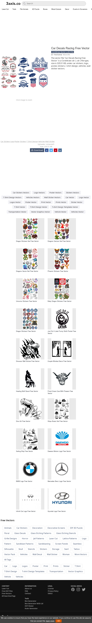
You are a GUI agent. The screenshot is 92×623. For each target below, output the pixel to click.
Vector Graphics (75, 571)
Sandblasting (44, 543)
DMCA (50, 593)
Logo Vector (84, 197)
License (51, 588)
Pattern (7, 543)
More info (66, 55)
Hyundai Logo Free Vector (57, 511)
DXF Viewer (29, 606)
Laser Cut (5, 9)
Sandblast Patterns (24, 543)
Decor (67, 9)
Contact (28, 593)
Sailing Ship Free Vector (24, 451)
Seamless (77, 543)
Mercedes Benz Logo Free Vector (59, 481)
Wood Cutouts (56, 9)
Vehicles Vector (77, 212)
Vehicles (41, 141)
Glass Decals (20, 533)
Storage (55, 549)
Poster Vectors (55, 192)
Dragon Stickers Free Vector (26, 331)
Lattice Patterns (70, 538)
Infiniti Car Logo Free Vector (25, 511)
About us (28, 588)
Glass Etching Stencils (66, 533)
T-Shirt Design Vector (38, 207)
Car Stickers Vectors (21, 192)
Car (5, 566)
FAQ (26, 591)
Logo (12, 141)
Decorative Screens (56, 528)
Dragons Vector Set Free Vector (27, 271)
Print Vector (46, 202)
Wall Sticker (50, 141)
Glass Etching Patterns (41, 533)
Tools (14, 9)
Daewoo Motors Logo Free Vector (59, 451)
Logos (25, 566)
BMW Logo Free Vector (24, 481)
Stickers (23, 141)
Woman (66, 554)
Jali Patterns (38, 538)
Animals (8, 528)
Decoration (37, 528)
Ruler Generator (31, 608)
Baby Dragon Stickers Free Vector (59, 301)
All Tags (7, 559)
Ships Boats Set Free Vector (58, 421)
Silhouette (9, 549)
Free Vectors (7, 593)
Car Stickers (5, 141)
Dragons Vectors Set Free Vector (59, 241)
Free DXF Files (7, 591)
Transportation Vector (17, 212)
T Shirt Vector (19, 207)
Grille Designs (10, 538)
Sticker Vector (76, 202)
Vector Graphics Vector (40, 212)
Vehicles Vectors (32, 197)
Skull (21, 549)
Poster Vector (30, 202)
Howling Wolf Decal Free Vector (27, 391)
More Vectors (81, 554)
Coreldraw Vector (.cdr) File (62, 52)
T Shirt (78, 566)
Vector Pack (9, 554)
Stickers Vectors (72, 192)
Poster (17, 141)
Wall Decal (37, 554)
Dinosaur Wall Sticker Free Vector (27, 361)
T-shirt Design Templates (33, 571)
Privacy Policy (53, 591)
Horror (25, 538)
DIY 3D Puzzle (76, 528)
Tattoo (77, 549)
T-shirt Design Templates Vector (65, 207)
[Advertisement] (46, 29)
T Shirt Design (32, 141)
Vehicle (7, 576)
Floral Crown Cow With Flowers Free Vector (60, 392)
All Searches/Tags (8, 596)
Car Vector (70, 197)
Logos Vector (15, 202)
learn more (50, 621)
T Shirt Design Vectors (12, 197)
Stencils (31, 549)
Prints (55, 566)
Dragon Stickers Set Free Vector (27, 241)
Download (38, 150)
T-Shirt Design (10, 571)
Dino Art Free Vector (23, 421)
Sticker (66, 566)
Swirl (66, 549)
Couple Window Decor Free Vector (59, 361)
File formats (24, 9)
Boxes (45, 9)
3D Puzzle (35, 9)
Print (46, 566)
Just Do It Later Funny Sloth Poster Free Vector (62, 332)
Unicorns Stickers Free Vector (26, 301)
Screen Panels (61, 543)
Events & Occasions (80, 9)
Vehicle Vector (60, 212)
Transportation (56, 571)
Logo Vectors (39, 192)
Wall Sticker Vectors (52, 197)
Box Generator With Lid (34, 603)
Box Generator (30, 601)
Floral (6, 533)
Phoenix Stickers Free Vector (58, 271)
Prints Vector (61, 202)
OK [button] (58, 621)
